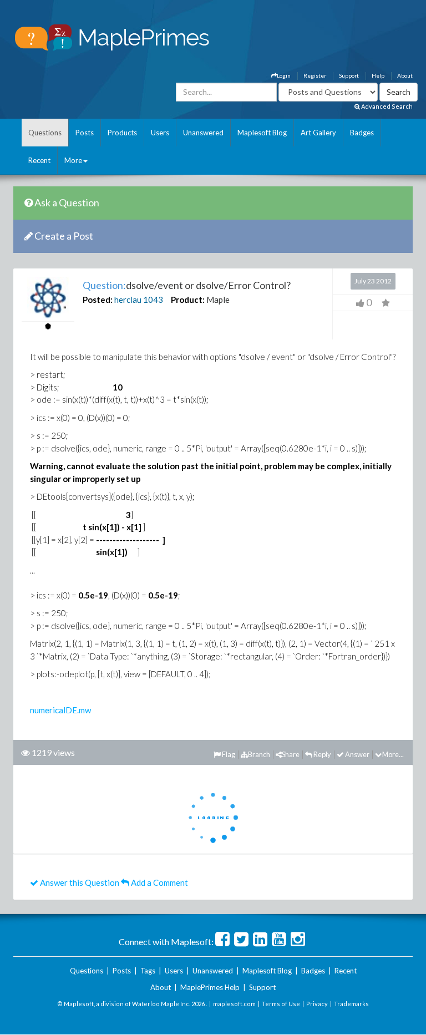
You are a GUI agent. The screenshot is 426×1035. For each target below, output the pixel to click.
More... (393, 754)
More (73, 160)
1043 (153, 300)
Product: (188, 300)
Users (160, 132)
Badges (362, 132)
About (405, 75)
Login (284, 75)
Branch (259, 754)
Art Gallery (318, 132)
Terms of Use (281, 1003)
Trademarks (351, 1003)
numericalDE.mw (60, 710)
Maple (218, 300)
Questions (45, 132)
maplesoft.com (234, 1003)
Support (349, 75)
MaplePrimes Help (210, 987)
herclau (127, 300)
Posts (84, 132)
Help (378, 75)
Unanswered (203, 132)
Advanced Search (386, 106)
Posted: (98, 300)
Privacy (317, 1003)
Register (314, 75)
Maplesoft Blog (262, 132)
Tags (147, 970)
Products (122, 132)
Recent (39, 160)
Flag (228, 754)
